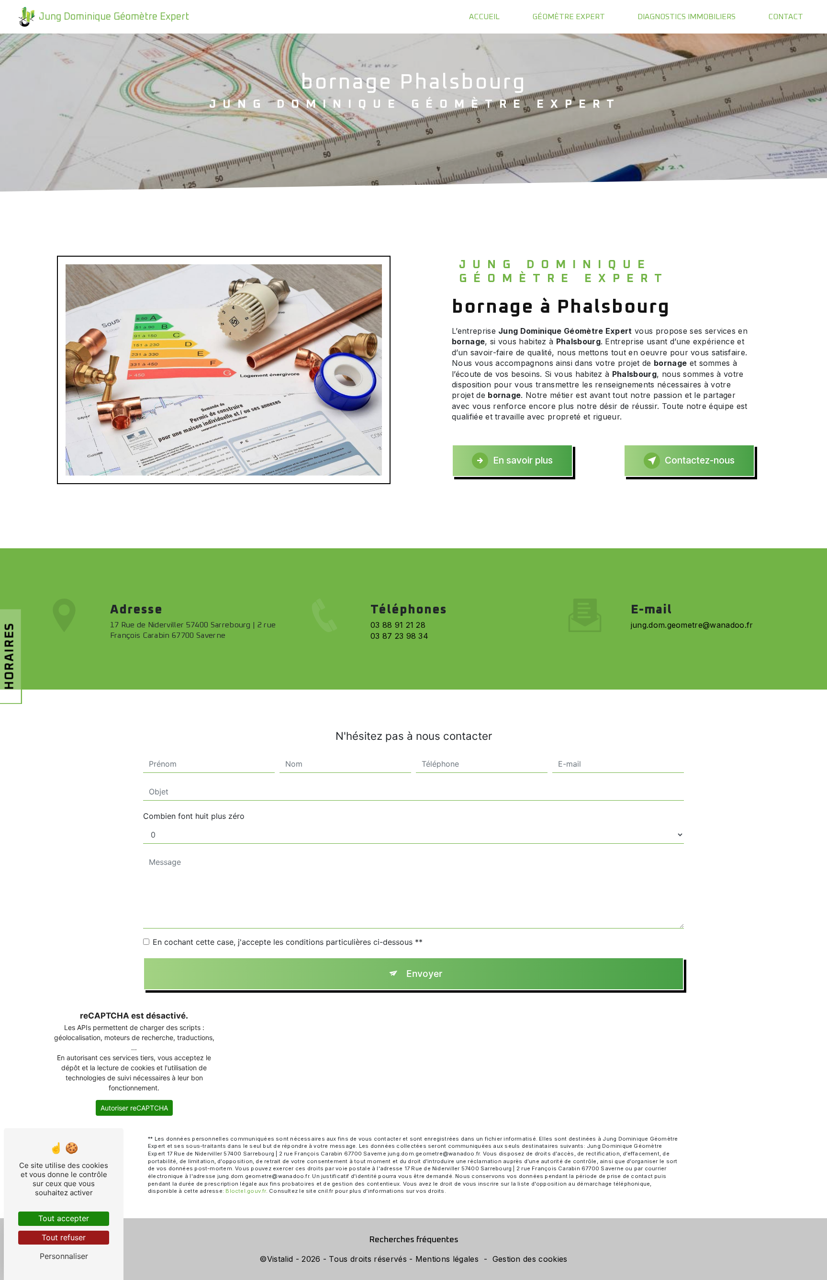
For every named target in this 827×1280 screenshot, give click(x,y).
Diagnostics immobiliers (686, 17)
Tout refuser (64, 1237)
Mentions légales (447, 1259)
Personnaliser (64, 1256)
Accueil (484, 17)
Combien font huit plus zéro (194, 816)
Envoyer (424, 973)
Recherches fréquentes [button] (413, 1239)
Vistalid (280, 1259)
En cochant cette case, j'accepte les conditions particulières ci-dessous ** (288, 942)
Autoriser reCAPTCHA (134, 1108)
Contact (785, 17)
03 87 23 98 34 (399, 636)
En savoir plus (523, 460)
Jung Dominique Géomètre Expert (114, 17)
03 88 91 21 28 (397, 625)
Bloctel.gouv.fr (245, 1191)
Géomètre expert (568, 17)
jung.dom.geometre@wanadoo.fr (692, 625)
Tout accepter (63, 1218)
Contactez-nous (700, 460)
